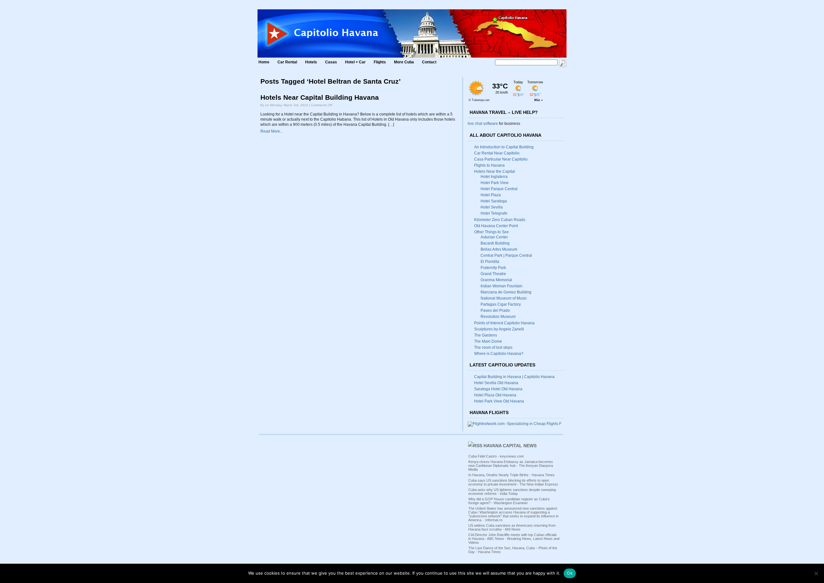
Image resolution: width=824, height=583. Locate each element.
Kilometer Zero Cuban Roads (499, 219)
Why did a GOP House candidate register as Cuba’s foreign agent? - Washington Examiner (509, 501)
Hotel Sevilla (492, 207)
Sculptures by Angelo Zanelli (499, 329)
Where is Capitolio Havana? (498, 353)
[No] (816, 573)
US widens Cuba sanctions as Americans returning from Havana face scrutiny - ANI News (512, 527)
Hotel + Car (355, 62)
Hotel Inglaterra (494, 176)
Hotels (311, 62)
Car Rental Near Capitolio (497, 153)
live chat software (483, 123)
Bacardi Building (495, 243)
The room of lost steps (493, 347)
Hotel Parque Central (499, 189)
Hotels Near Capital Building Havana (319, 97)
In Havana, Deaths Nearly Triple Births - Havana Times (511, 475)
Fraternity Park (493, 267)
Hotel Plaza (491, 195)
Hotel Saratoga (494, 201)
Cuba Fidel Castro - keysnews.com (496, 456)
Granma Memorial (496, 280)
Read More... (271, 131)
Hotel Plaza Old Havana (495, 395)
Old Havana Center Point (496, 226)
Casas (331, 62)
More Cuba (404, 62)
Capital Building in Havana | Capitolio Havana (514, 377)
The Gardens (485, 335)
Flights (380, 62)
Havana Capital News (510, 445)
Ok (570, 573)
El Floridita (490, 261)
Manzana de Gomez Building (506, 292)
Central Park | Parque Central (506, 255)
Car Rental (287, 62)
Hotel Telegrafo (494, 213)
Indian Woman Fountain (501, 286)
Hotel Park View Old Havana (499, 401)
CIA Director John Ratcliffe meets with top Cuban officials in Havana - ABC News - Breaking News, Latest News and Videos (513, 538)
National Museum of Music (504, 298)
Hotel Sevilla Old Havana (496, 383)
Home (263, 62)
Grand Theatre (493, 274)
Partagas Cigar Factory (501, 304)
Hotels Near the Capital (494, 171)
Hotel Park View (495, 182)
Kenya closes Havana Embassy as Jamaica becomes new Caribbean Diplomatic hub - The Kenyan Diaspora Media (510, 465)
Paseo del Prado (495, 310)
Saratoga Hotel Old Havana (498, 389)
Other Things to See (491, 232)
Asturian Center (494, 237)
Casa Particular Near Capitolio (501, 159)
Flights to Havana (489, 165)
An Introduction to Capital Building (504, 147)
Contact (429, 62)
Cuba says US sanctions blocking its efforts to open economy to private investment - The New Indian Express (513, 482)
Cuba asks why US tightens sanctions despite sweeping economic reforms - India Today (512, 491)
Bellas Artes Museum (499, 249)
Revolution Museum (498, 316)
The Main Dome (488, 341)
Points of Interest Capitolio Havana (504, 323)
